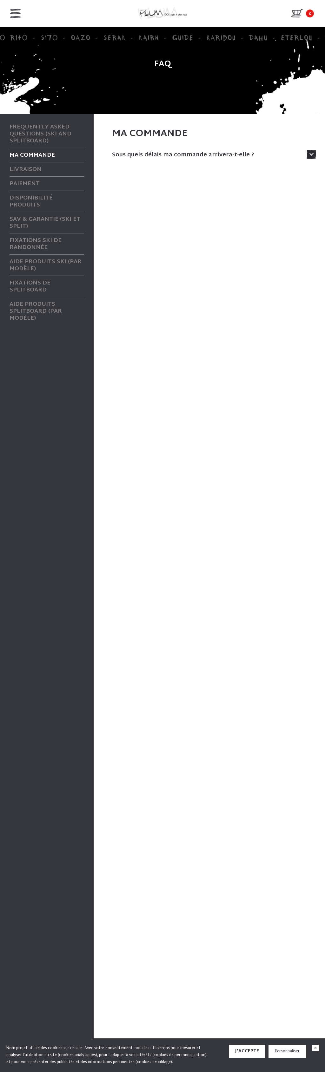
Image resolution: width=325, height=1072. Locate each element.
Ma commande (32, 155)
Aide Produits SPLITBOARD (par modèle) (36, 311)
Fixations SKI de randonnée (36, 244)
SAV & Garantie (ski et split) (45, 223)
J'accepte (247, 1051)
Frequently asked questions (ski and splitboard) (40, 134)
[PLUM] (162, 13)
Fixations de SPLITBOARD (30, 287)
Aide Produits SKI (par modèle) (46, 265)
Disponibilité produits (31, 202)
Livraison (26, 169)
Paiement (25, 183)
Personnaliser (287, 1051)
